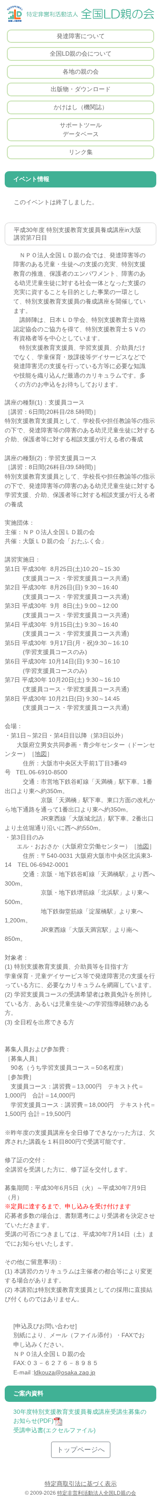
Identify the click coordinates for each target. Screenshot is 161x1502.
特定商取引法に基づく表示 (81, 1483)
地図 (41, 753)
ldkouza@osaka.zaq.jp (64, 1372)
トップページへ (81, 1449)
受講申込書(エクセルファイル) (54, 1430)
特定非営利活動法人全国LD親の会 (96, 1493)
